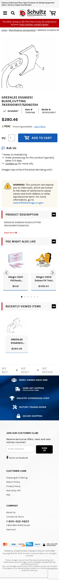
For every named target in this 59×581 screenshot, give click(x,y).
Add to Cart (42, 138)
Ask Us (11, 148)
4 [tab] (31, 296)
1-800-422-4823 (17, 521)
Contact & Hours (15, 516)
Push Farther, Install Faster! (33, 24)
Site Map (50, 551)
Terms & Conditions (15, 551)
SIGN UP (44, 449)
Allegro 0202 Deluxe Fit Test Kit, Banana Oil (43, 278)
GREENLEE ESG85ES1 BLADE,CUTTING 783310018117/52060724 (17, 341)
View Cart (11, 529)
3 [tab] (28, 296)
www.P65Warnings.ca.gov (28, 202)
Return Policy (13, 482)
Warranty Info (13, 490)
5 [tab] (34, 296)
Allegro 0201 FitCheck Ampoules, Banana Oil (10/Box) (15, 278)
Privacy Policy (13, 486)
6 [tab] (37, 296)
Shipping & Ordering (16, 477)
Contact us (11, 163)
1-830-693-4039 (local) (18, 525)
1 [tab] (21, 296)
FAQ (8, 494)
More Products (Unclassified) (22, 30)
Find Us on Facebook (18, 458)
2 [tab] (24, 296)
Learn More (39, 126)
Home (4, 30)
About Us (11, 512)
